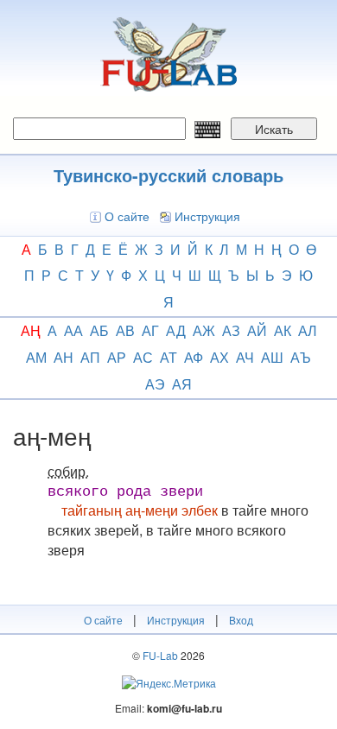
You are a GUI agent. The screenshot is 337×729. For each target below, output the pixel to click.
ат (168, 357)
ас (143, 357)
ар (116, 357)
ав (125, 330)
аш (272, 357)
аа (73, 330)
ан (63, 357)
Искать (274, 128)
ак (282, 330)
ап (90, 357)
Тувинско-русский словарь (168, 174)
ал (307, 330)
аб (99, 330)
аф (193, 357)
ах (219, 357)
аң (31, 330)
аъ (300, 357)
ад (176, 330)
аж (204, 330)
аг (150, 330)
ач (245, 357)
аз (231, 330)
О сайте (127, 216)
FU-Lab (160, 655)
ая (182, 384)
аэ (155, 384)
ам (36, 357)
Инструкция (207, 216)
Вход (241, 619)
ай (257, 330)
